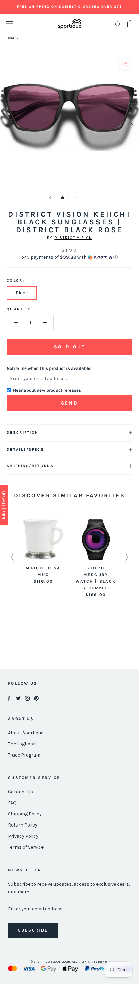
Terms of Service (26, 847)
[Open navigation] (9, 23)
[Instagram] (27, 698)
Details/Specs (25, 449)
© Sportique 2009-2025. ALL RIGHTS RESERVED (70, 961)
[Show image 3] (76, 197)
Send (69, 403)
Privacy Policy (23, 836)
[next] (131, 125)
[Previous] (50, 197)
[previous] (7, 125)
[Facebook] (9, 698)
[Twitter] (18, 698)
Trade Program (24, 755)
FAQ (12, 803)
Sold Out (69, 347)
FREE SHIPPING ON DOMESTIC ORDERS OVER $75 (69, 7)
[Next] (89, 197)
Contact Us (20, 792)
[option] (43, 552)
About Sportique (26, 733)
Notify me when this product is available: (49, 368)
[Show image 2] (69, 197)
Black (22, 293)
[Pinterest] (36, 698)
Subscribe (33, 930)
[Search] (118, 24)
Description (22, 432)
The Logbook (22, 744)
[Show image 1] (62, 197)
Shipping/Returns (30, 466)
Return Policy (22, 825)
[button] (69, 257)
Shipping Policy (25, 814)
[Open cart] (130, 23)
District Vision (73, 238)
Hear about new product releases (47, 390)
